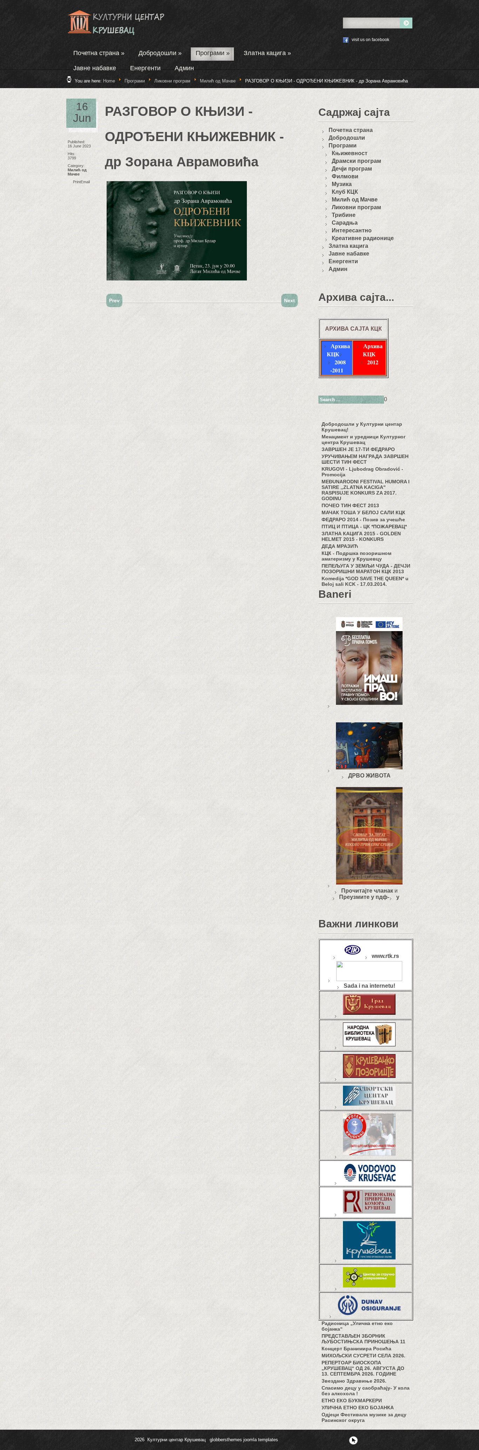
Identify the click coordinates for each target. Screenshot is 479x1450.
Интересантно (352, 230)
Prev (114, 300)
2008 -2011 (338, 366)
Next (289, 300)
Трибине (344, 215)
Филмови (345, 176)
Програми (213, 53)
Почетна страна (98, 53)
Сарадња (345, 223)
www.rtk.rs (385, 956)
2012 (372, 362)
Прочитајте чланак (367, 891)
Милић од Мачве (218, 81)
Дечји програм (352, 169)
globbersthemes (226, 1439)
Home (109, 81)
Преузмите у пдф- (364, 897)
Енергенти (145, 68)
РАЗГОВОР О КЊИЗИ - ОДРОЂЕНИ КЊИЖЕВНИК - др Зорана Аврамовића (194, 136)
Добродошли (160, 53)
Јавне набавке (94, 68)
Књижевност (349, 153)
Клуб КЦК (345, 192)
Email (85, 182)
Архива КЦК (338, 350)
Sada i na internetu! (369, 986)
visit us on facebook (370, 39)
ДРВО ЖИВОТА (369, 776)
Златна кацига (267, 53)
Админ (184, 68)
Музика (342, 184)
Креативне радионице (363, 238)
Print (77, 182)
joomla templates (260, 1439)
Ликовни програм (172, 81)
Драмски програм (356, 161)
